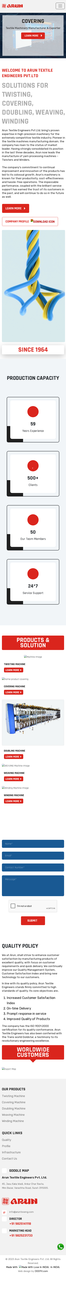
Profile (6, 1146)
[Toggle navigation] (60, 6)
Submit (32, 921)
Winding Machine (13, 1121)
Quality (6, 1140)
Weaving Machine (13, 1115)
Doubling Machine (13, 1108)
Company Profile (17, 221)
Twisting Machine (13, 1096)
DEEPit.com (41, 1271)
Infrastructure (11, 1152)
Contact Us (9, 1158)
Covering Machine (13, 1102)
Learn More (31, 35)
